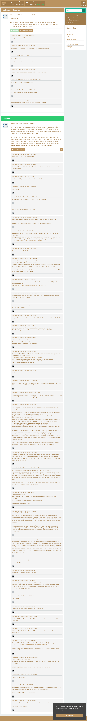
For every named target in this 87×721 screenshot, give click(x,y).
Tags (27, 4)
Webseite (69, 42)
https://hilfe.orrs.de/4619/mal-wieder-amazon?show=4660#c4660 (29, 644)
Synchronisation (71, 39)
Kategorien (33, 4)
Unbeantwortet (20, 4)
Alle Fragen (11, 4)
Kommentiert (14, 35)
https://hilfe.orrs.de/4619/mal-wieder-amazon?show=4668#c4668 (33, 667)
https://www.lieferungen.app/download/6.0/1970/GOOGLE (27, 240)
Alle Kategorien (71, 32)
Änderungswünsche (72, 44)
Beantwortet (14, 123)
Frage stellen (40, 4)
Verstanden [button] (69, 715)
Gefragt (12, 14)
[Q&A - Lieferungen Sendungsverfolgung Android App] (4, 3)
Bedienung (70, 34)
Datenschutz (76, 719)
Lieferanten (24, 14)
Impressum (82, 719)
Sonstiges (69, 46)
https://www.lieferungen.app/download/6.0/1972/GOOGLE (30, 285)
